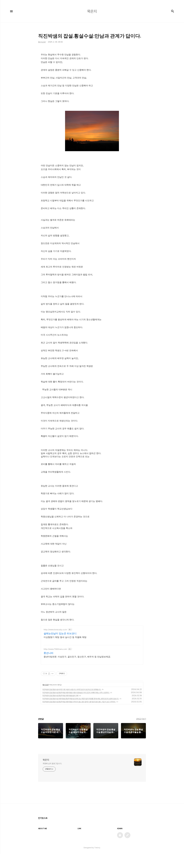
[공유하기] (49, 674)
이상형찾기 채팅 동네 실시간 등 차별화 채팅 (65, 637)
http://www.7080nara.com (55, 649)
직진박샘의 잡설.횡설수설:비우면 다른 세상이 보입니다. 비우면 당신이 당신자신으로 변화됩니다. (71, 689)
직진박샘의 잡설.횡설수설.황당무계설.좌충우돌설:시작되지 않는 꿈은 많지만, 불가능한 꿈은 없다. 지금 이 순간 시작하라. (79, 702)
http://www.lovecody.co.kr (55, 629)
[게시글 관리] (52, 674)
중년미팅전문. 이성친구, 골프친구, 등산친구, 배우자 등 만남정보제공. (77, 656)
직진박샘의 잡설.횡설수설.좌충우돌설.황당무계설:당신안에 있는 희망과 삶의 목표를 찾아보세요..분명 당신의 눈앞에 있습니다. (80, 699)
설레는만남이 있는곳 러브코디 (60, 633)
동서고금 (45, 685)
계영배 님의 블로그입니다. (52, 763)
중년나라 (48, 653)
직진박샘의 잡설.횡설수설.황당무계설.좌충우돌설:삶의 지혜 (60, 695)
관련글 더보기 (141, 719)
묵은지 (46, 759)
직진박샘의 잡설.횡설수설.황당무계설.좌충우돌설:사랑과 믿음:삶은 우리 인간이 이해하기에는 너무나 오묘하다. (76, 693)
